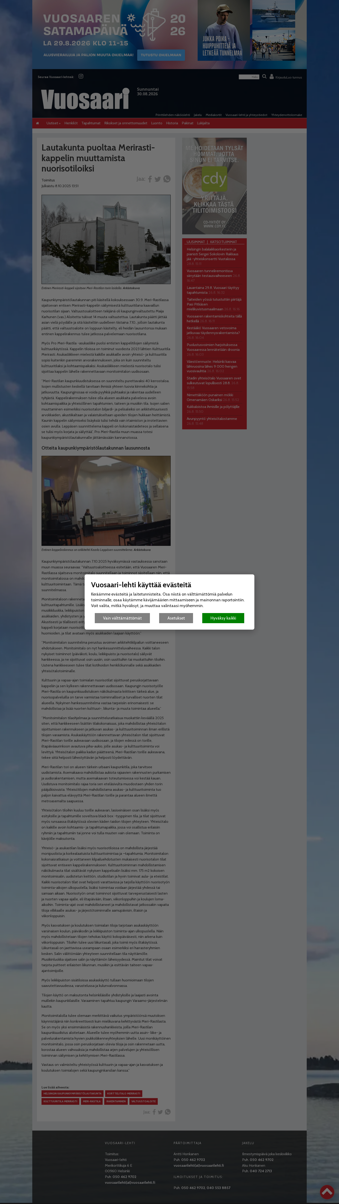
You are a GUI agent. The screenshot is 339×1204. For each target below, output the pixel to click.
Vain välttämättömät (122, 618)
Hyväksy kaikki (223, 618)
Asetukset (176, 618)
